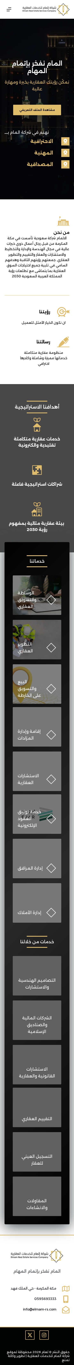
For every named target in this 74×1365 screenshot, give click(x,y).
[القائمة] (9, 9)
